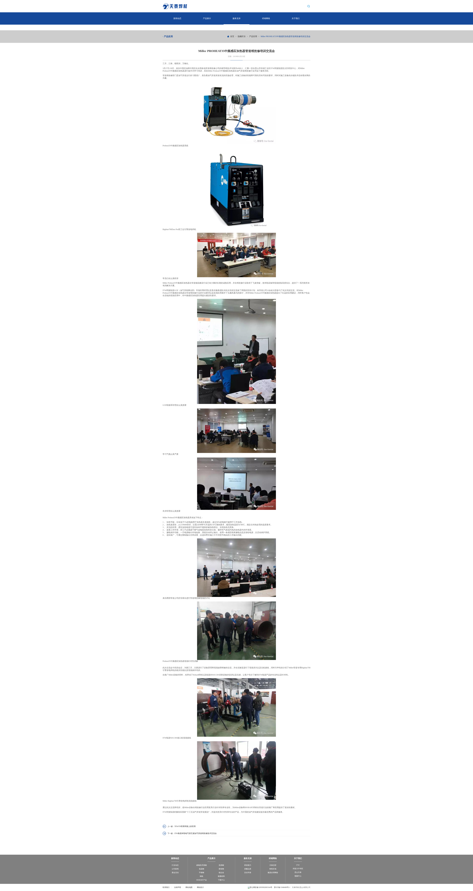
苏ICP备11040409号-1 (282, 887)
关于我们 (296, 18)
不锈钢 (201, 873)
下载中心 (221, 880)
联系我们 (166, 887)
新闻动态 (177, 18)
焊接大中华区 (298, 869)
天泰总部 (272, 865)
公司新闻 (175, 869)
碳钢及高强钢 (201, 865)
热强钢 (221, 865)
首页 (232, 36)
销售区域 (272, 869)
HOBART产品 (201, 880)
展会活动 (175, 873)
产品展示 (207, 18)
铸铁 (201, 876)
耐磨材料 (221, 876)
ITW (298, 865)
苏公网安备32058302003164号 (261, 887)
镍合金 (221, 873)
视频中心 (298, 876)
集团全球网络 (273, 873)
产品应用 (253, 36)
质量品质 (247, 869)
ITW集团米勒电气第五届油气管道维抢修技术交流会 (195, 833)
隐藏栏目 (242, 36)
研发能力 (247, 865)
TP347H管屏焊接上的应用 (185, 826)
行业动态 (175, 865)
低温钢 (201, 869)
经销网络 (266, 18)
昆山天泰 (298, 872)
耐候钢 (221, 869)
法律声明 (177, 887)
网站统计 (200, 887)
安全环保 (247, 873)
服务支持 (236, 18)
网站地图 (189, 887)
